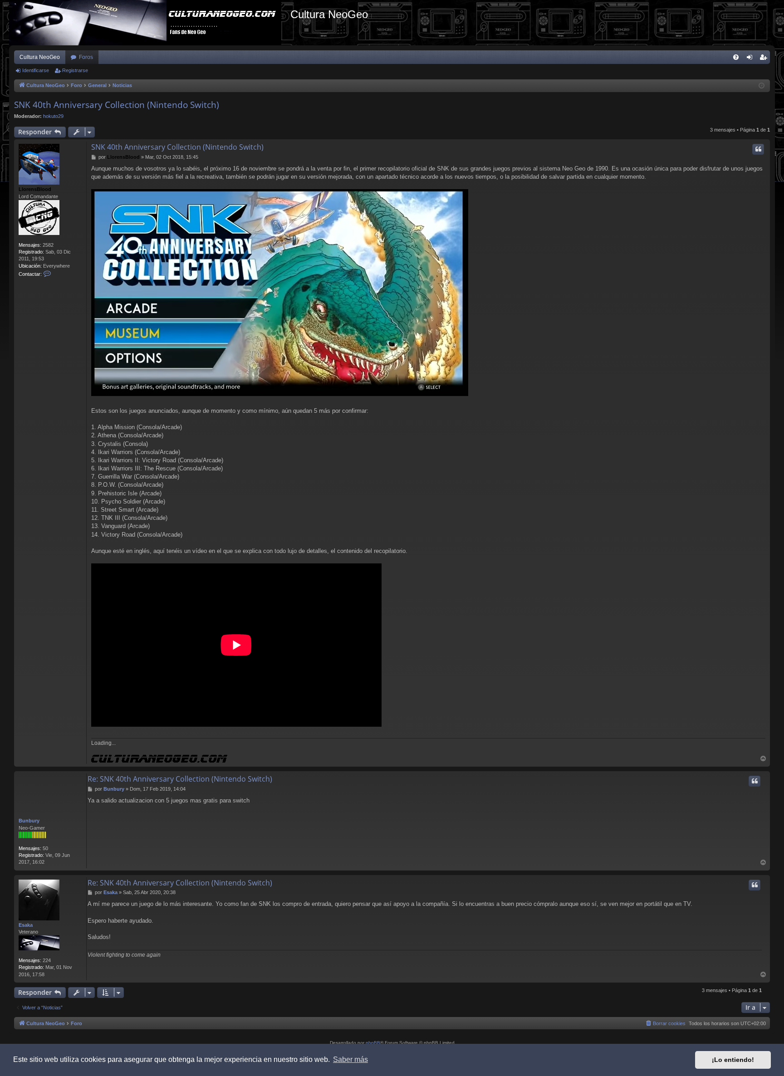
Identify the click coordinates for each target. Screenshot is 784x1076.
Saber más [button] (350, 1059)
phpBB (373, 1042)
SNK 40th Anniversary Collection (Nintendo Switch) (116, 105)
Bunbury (29, 820)
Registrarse (75, 70)
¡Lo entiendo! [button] (733, 1059)
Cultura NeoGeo (40, 57)
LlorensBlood (35, 189)
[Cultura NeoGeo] (149, 22)
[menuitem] (736, 57)
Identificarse (35, 70)
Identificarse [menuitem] (751, 59)
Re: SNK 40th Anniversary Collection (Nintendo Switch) (180, 778)
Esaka (26, 925)
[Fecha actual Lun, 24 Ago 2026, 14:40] (761, 86)
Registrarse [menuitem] (765, 59)
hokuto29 (53, 116)
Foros (86, 57)
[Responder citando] (758, 149)
